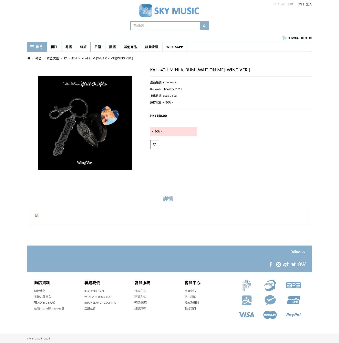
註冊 (301, 4)
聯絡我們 (190, 308)
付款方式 (140, 291)
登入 (309, 4)
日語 (98, 47)
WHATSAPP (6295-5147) (98, 297)
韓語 (83, 47)
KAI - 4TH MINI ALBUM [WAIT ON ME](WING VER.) (98, 58)
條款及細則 (192, 302)
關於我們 (40, 291)
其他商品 (130, 47)
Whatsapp (174, 47)
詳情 (168, 199)
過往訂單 (190, 297)
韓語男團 (52, 58)
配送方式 (140, 297)
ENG (282, 4)
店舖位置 (90, 308)
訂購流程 (151, 47)
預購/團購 (140, 302)
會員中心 (190, 291)
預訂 (54, 47)
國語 (112, 47)
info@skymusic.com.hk (100, 302)
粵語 (68, 47)
